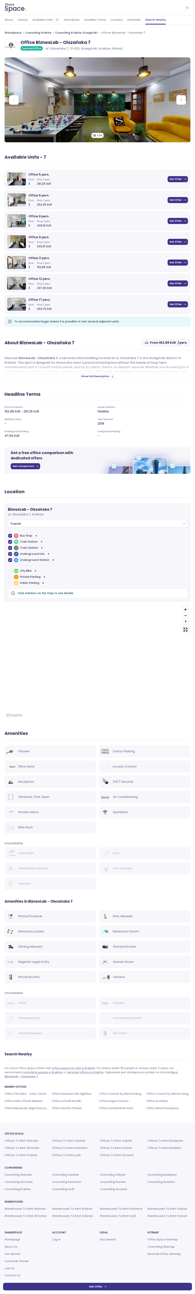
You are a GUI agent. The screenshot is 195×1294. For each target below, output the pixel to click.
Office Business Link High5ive (71, 1094)
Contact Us (12, 1275)
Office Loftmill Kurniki (66, 1101)
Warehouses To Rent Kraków (72, 1209)
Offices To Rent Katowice (69, 1148)
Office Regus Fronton (114, 1101)
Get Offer (175, 179)
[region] (97, 662)
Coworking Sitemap (161, 1247)
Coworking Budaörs (161, 1182)
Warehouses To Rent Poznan (167, 1216)
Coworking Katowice (66, 1182)
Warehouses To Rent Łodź (118, 1216)
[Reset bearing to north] (185, 622)
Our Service (12, 1254)
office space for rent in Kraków (73, 1068)
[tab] (9, 20)
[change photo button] (181, 100)
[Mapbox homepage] (14, 715)
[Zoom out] (185, 616)
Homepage (12, 1239)
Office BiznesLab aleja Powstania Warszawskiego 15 (27, 1108)
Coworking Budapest (162, 1175)
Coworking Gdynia (112, 1175)
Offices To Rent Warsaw (21, 1141)
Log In (56, 1239)
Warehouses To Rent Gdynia (167, 1209)
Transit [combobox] (15, 524)
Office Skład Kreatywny (162, 1108)
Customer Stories (17, 1261)
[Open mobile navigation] (187, 8)
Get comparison (23, 466)
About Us (11, 1247)
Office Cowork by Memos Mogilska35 (121, 1094)
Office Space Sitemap (162, 1239)
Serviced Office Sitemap (164, 1254)
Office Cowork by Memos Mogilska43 (168, 1094)
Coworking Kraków (38, 33)
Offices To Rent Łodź (66, 1155)
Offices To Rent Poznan (116, 1148)
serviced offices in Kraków (85, 1072)
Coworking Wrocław (19, 1182)
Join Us (9, 1268)
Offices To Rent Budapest (165, 1141)
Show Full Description (95, 376)
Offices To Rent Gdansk (68, 1141)
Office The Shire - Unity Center (26, 1094)
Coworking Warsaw (18, 1175)
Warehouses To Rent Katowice (121, 1209)
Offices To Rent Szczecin (117, 1155)
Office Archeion (157, 1101)
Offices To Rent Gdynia (116, 1141)
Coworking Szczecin (113, 1189)
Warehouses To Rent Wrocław (26, 1216)
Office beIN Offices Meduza (24, 1101)
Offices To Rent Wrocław (22, 1148)
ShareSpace (13, 33)
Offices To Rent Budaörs (164, 1148)
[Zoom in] (185, 609)
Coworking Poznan (113, 1182)
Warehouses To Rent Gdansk (72, 1216)
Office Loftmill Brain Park (116, 1108)
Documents (108, 1239)
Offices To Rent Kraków (21, 1155)
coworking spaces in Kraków (42, 1072)
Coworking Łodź (63, 1189)
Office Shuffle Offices (67, 1108)
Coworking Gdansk (65, 1175)
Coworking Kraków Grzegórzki (76, 33)
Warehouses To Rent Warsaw (25, 1209)
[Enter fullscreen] (185, 630)
